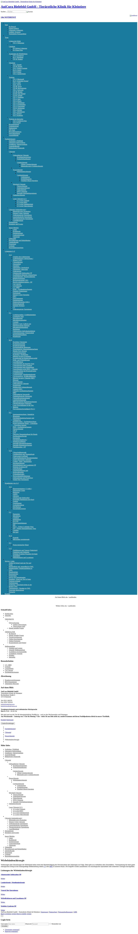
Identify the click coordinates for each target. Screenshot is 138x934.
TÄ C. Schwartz (18, 90)
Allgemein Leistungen (16, 30)
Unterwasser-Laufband (20, 456)
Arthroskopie (17, 271)
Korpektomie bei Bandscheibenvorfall (25, 358)
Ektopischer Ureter (19, 490)
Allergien (16, 496)
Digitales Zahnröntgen (20, 291)
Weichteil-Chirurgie (19, 184)
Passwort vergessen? (11, 931)
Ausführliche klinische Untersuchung (25, 275)
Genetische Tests (18, 316)
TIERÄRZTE (9, 619)
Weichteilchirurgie (19, 463)
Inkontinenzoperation (19, 320)
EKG (14, 296)
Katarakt (15, 537)
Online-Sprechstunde (15, 639)
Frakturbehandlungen (24, 159)
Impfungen (16, 329)
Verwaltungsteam (14, 133)
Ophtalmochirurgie (19, 195)
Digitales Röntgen (18, 306)
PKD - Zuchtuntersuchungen (22, 427)
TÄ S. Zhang (17, 101)
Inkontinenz (17, 516)
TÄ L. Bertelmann (19, 112)
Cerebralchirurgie (22, 175)
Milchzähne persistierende (21, 539)
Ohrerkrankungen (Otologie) (22, 403)
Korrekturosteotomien (24, 157)
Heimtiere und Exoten (16, 224)
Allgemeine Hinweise (12, 684)
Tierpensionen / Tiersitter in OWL (19, 588)
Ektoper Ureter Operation (21, 295)
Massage (15, 380)
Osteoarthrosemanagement (21, 398)
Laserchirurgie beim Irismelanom (23, 367)
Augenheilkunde (14, 146)
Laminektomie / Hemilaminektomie (24, 374)
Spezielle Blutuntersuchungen (22, 445)
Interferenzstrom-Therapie (21, 325)
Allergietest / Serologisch (21, 267)
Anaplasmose (17, 503)
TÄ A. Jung (17, 99)
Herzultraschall (18, 318)
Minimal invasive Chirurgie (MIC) (24, 378)
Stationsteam (13, 128)
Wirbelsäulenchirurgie (24, 171)
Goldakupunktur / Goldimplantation (24, 315)
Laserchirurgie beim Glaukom (22, 365)
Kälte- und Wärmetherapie (21, 360)
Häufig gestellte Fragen (16, 628)
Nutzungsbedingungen (65, 912)
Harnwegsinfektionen (20, 523)
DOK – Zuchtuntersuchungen (22, 289)
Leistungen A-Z (10, 251)
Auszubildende (13, 135)
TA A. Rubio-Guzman (20, 68)
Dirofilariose (17, 507)
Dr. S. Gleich (17, 70)
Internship (12, 657)
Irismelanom (17, 519)
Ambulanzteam (14, 126)
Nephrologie (17, 385)
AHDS (15, 494)
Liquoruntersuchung (19, 353)
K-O (10, 340)
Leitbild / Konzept (15, 32)
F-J (10, 313)
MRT (14, 393)
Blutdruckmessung (19, 278)
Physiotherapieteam (15, 132)
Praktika (11, 655)
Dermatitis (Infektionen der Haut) (23, 499)
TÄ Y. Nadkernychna (20, 121)
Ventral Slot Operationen (21, 479)
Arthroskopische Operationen (22, 215)
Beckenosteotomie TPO (20, 280)
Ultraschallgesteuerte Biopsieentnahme (25, 458)
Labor (15, 229)
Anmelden (4, 926)
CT (14, 307)
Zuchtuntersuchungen (12, 672)
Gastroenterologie (18, 235)
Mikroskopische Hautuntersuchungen (25, 402)
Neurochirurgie (18, 170)
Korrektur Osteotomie (20, 342)
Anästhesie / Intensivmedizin (18, 144)
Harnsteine (16, 514)
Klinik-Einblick (14, 28)
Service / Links (9, 561)
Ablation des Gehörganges (21, 257)
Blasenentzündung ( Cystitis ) (22, 489)
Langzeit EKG (17, 389)
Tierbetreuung (13, 583)
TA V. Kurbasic (18, 115)
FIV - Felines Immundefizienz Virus (24, 528)
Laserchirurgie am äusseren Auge (23, 364)
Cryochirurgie (17, 286)
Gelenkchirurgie (22, 162)
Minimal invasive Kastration (22, 356)
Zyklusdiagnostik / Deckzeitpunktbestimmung (21, 475)
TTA (14, 432)
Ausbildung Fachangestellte (18, 652)
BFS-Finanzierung (11, 682)
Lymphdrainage (18, 373)
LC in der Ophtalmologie (25, 204)
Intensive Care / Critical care (22, 324)
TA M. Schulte (17, 95)
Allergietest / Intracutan (20, 269)
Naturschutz (13, 576)
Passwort (28, 924)
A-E (10, 255)
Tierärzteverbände (14, 581)
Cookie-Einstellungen (8, 723)
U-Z (10, 450)
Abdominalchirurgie (23, 188)
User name (4, 924)
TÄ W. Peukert (18, 59)
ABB (75, 912)
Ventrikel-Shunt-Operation (29, 181)
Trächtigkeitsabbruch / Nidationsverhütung (20, 440)
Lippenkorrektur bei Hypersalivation (24, 371)
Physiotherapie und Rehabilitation (19, 240)
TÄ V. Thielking (18, 97)
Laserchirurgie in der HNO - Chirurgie (25, 369)
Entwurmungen (18, 298)
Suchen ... (4, 11)
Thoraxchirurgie (22, 186)
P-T (10, 412)
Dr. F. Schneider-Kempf (20, 81)
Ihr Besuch (12, 26)
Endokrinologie (18, 233)
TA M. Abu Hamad (19, 94)
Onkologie (16, 237)
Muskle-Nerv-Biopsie (20, 351)
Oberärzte (12, 63)
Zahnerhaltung (17, 469)
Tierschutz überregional (16, 590)
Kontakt (7, 594)
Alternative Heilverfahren (17, 142)
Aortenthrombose (18, 505)
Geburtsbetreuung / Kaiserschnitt (23, 333)
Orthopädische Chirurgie (21, 155)
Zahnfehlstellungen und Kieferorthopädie (20, 471)
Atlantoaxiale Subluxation (21, 498)
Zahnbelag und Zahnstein (21, 552)
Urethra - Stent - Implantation (22, 461)
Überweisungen (14, 623)
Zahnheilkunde (13, 242)
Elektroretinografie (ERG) (21, 302)
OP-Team (12, 130)
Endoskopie (17, 293)
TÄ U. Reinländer (19, 103)
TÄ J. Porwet (17, 113)
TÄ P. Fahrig (17, 72)
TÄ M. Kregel (17, 66)
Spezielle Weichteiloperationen (27, 193)
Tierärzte (11, 77)
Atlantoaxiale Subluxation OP (22, 273)
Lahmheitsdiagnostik (19, 400)
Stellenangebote (10, 646)
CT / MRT (16, 287)
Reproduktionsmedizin (16, 248)
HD (14, 525)
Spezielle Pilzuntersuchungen (22, 443)
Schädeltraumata (26, 179)
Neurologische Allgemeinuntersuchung (25, 349)
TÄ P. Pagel (17, 123)
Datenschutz (53, 912)
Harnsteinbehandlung (20, 335)
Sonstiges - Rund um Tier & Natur (20, 579)
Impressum (9, 720)
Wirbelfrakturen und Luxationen (23, 557)
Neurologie (12, 244)
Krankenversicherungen (12, 680)
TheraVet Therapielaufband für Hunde (25, 434)
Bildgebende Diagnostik (16, 148)
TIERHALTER (10, 632)
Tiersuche (12, 592)
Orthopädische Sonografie (21, 394)
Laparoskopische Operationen (22, 217)
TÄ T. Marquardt (18, 79)
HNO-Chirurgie (22, 191)
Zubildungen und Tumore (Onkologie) (25, 550)
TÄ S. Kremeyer (18, 55)
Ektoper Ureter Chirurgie (21, 213)
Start (6, 25)
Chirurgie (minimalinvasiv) (17, 209)
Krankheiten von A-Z (12, 483)
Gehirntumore (25, 177)
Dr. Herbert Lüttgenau (20, 48)
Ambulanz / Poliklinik (16, 141)
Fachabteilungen (10, 139)
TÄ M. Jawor (17, 86)
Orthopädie (12, 238)
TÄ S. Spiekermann (19, 74)
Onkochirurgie (21, 190)
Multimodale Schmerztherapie (22, 387)
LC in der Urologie (23, 200)
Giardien (15, 530)
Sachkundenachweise (20, 436)
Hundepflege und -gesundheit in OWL (21, 566)
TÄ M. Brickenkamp (19, 88)
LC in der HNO (22, 202)
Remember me (56, 924)
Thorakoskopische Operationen (23, 219)
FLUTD (15, 521)
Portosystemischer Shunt (21, 545)
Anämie (15, 501)
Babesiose (16, 492)
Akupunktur (17, 264)
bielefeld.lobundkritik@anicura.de (9, 706)
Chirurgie (12, 152)
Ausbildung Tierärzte (15, 653)
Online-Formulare (14, 641)
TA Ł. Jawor (17, 84)
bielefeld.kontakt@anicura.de (8, 704)
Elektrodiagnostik (18, 304)
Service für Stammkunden (17, 577)
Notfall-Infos (9, 614)
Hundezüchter (13, 572)
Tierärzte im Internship (16, 119)
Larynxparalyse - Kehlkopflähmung (24, 376)
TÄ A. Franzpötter (19, 106)
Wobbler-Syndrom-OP (20, 467)
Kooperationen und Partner (17, 643)
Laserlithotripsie (18, 220)
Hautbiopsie (17, 336)
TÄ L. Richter (17, 110)
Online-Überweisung (19, 624)
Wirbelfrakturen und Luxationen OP (24, 465)
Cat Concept (17, 284)
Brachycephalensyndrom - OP (22, 282)
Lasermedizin (9, 668)
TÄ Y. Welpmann (18, 43)
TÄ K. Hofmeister (19, 108)
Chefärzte (12, 46)
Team (6, 37)
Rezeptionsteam (14, 124)
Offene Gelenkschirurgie (29, 164)
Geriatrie (15, 322)
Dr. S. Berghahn (18, 57)
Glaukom (16, 518)
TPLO (15, 431)
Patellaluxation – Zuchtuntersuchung (24, 422)
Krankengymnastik (19, 345)
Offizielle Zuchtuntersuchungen (23, 391)
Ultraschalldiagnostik (19, 452)
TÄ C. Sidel (17, 83)
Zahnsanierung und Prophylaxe (23, 478)
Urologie (12, 246)
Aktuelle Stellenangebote (17, 650)
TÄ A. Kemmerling (19, 104)
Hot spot (15, 532)
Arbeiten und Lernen (15, 648)
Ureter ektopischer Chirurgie (22, 460)
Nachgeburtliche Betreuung (22, 347)
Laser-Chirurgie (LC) (20, 199)
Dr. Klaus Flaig (18, 50)
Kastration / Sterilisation (20, 354)
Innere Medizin (14, 228)
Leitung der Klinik (15, 41)
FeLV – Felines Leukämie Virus (23, 527)
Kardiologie (17, 231)
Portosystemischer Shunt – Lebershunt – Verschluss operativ (25, 424)
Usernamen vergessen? (12, 929)
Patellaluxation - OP (19, 447)
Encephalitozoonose (19, 508)
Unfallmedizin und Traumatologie (23, 454)
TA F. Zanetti (17, 65)
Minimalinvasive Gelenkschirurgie (32, 166)
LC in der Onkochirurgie (25, 206)
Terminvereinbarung (15, 637)
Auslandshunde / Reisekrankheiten (24, 277)
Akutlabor (16, 266)
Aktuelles (8, 615)
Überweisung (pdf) (19, 626)
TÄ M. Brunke (18, 92)
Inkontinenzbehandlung (20, 327)
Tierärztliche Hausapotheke (17, 34)
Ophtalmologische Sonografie (22, 396)
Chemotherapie (18, 262)
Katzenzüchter (13, 574)
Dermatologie (13, 222)
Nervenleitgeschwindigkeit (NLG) (24, 409)
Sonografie (16, 438)
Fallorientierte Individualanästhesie (24, 331)
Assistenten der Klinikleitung (18, 54)
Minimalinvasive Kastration (22, 211)
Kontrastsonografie (19, 344)
